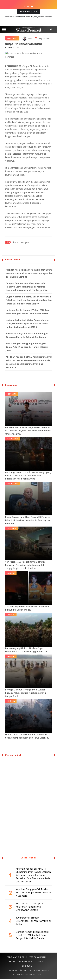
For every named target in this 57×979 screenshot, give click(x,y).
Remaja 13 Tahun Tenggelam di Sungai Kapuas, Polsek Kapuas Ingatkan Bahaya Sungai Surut (25, 693)
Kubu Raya (12, 528)
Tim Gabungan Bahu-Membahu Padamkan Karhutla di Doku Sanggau (27, 608)
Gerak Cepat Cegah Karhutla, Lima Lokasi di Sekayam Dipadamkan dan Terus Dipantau (27, 736)
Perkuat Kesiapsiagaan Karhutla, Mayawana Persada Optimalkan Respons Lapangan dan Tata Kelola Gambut (28, 18)
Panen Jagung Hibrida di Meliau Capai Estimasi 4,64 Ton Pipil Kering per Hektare (26, 650)
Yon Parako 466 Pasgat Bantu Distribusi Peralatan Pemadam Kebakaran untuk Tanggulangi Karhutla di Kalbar (25, 565)
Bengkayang (12, 439)
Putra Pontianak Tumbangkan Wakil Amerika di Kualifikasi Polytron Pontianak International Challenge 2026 (28, 430)
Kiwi (29, 38)
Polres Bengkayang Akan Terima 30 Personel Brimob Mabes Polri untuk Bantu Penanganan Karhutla (28, 520)
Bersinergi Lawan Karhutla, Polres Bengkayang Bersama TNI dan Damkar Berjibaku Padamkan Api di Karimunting (28, 475)
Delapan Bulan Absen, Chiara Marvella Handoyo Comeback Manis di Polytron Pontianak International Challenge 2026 (26, 287)
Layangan (24, 242)
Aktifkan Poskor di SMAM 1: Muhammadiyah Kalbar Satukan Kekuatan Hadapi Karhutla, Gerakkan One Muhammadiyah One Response (29, 362)
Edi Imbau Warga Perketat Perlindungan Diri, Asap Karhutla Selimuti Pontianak (27, 335)
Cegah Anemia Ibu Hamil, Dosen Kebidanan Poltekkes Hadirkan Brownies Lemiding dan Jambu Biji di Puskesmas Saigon (29, 300)
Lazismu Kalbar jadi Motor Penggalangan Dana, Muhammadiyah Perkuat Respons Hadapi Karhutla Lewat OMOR (27, 323)
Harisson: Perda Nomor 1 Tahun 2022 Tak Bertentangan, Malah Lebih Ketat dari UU (27, 312)
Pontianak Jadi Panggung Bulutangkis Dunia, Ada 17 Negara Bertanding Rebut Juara (27, 347)
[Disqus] (28, 802)
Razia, (16, 242)
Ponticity (12, 38)
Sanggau (11, 573)
